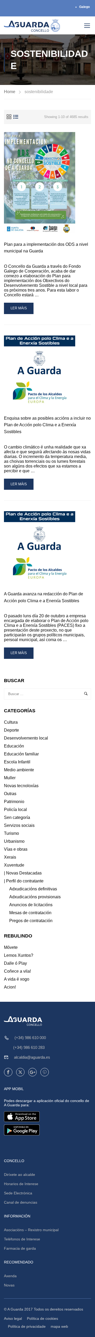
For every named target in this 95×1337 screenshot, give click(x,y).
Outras (10, 793)
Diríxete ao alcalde (19, 1174)
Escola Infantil (17, 762)
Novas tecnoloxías (21, 785)
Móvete (11, 947)
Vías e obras (15, 849)
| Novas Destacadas (23, 873)
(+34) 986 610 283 (29, 1047)
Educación (14, 746)
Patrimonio (14, 801)
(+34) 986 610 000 (30, 1037)
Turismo (11, 833)
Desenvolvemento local (26, 738)
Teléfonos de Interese (22, 1239)
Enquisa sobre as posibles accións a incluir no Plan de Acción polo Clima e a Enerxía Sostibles (47, 425)
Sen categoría (17, 817)
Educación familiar (21, 754)
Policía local (15, 809)
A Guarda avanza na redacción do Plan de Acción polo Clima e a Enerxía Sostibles (43, 597)
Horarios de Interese (21, 1184)
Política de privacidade (27, 1326)
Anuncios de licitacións (31, 905)
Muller (10, 778)
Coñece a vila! (17, 971)
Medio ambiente (19, 770)
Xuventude (14, 865)
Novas (9, 1285)
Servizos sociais (19, 825)
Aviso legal (13, 1318)
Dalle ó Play (15, 963)
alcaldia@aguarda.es (32, 1057)
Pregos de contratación (31, 920)
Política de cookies (42, 1318)
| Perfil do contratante (24, 881)
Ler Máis (22, 310)
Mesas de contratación (30, 912)
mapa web (59, 1326)
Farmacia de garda (20, 1248)
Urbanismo (14, 841)
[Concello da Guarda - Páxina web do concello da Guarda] (32, 25)
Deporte (11, 730)
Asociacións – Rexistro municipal (31, 1230)
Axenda (10, 1276)
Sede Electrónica (18, 1193)
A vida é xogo (16, 979)
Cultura (11, 722)
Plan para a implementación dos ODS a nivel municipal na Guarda (46, 247)
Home (9, 91)
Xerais (10, 857)
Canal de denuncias (20, 1202)
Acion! (10, 987)
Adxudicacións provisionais (35, 897)
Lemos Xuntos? (18, 955)
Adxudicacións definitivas (33, 889)
